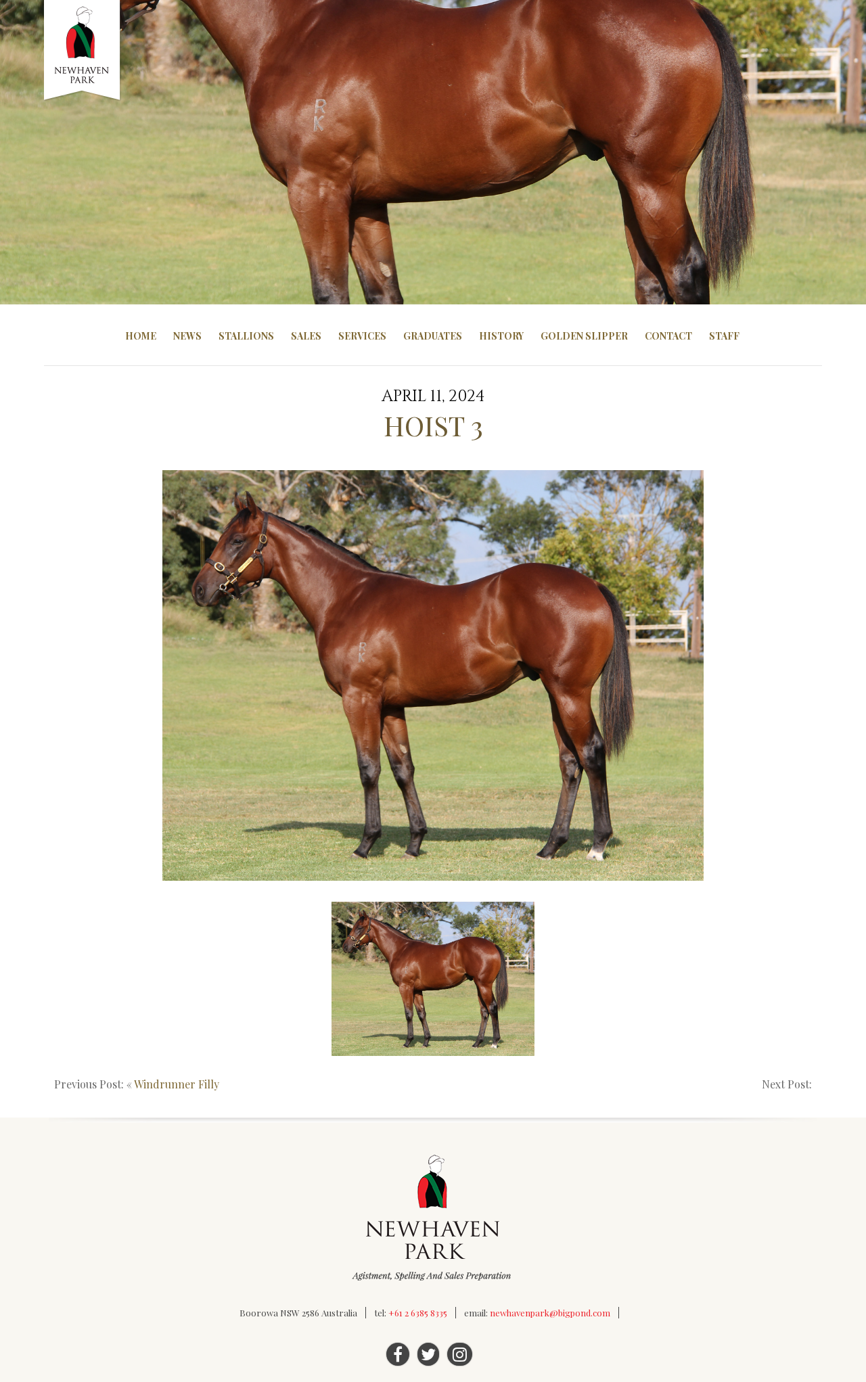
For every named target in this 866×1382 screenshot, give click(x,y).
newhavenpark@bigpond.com (550, 1312)
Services (362, 335)
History (501, 335)
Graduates (432, 335)
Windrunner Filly (176, 1084)
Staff (724, 335)
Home (140, 335)
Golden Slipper (584, 335)
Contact (668, 335)
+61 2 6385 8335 (417, 1312)
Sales (306, 335)
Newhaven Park (83, 50)
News (187, 335)
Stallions (246, 335)
